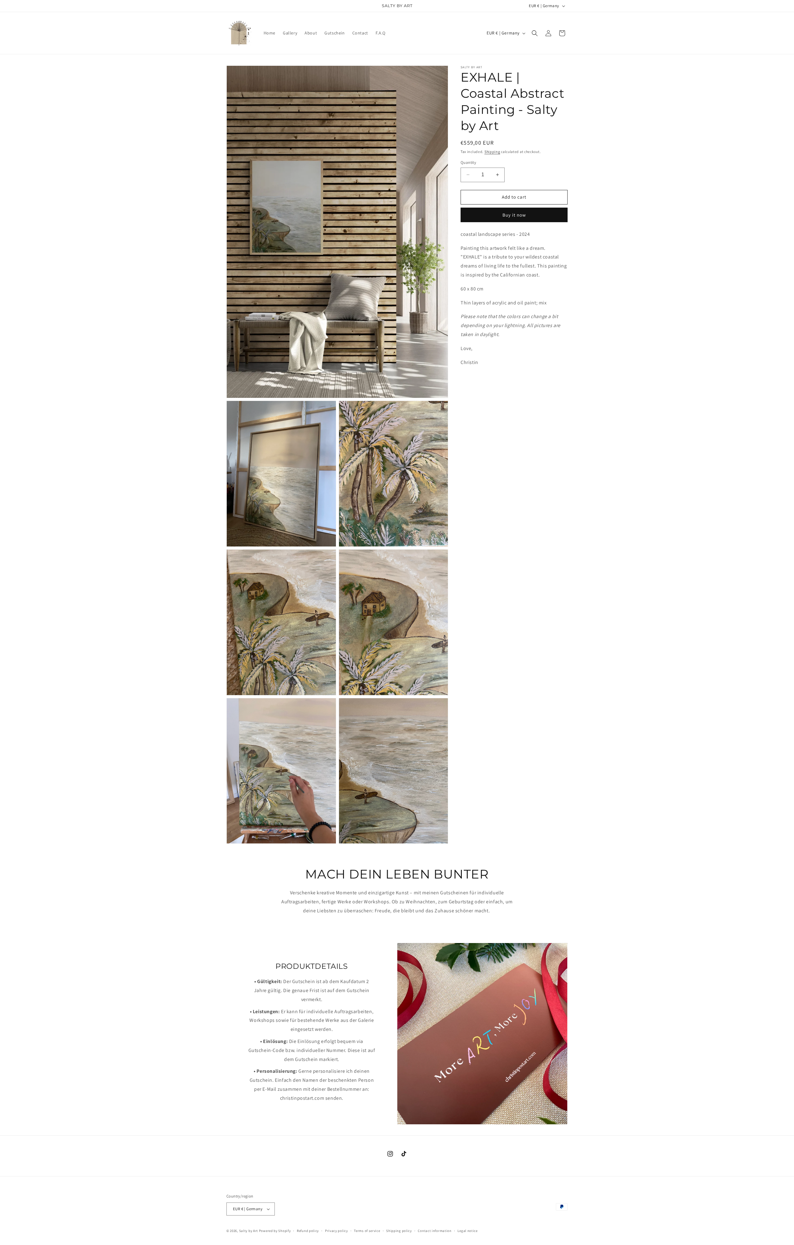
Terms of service (367, 1231)
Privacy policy (336, 1231)
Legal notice (467, 1231)
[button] (535, 33)
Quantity (468, 162)
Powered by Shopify (275, 1231)
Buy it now (514, 215)
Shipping (492, 151)
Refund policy (308, 1231)
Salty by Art (248, 1231)
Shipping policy (399, 1231)
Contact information (434, 1231)
